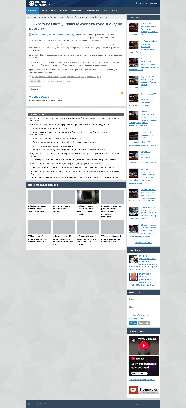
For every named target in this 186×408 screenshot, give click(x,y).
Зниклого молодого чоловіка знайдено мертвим (61, 208)
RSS (122, 93)
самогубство (91, 77)
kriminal (69, 81)
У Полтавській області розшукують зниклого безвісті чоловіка (111, 239)
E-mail (132, 299)
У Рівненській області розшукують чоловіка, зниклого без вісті (37, 239)
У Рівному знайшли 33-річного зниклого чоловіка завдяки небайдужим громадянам (111, 211)
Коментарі (35, 89)
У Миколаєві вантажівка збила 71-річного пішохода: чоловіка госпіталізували (143, 28)
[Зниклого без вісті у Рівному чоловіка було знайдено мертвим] (57, 34)
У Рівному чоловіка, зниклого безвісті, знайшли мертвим (37, 208)
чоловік (63, 77)
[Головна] (29, 17)
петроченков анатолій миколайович (45, 77)
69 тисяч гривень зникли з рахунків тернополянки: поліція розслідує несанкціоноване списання (142, 230)
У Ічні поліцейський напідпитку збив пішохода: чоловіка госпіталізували (143, 64)
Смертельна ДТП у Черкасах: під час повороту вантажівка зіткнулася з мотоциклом (143, 99)
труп (99, 77)
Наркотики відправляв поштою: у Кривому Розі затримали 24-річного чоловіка (142, 157)
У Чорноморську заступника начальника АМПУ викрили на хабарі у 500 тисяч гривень (143, 212)
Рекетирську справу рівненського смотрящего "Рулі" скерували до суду (141, 279)
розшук (83, 77)
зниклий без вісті (73, 77)
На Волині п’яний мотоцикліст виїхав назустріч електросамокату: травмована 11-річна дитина (143, 195)
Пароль (132, 307)
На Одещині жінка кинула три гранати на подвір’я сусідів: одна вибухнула (143, 46)
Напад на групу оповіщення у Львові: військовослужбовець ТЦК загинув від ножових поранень (142, 138)
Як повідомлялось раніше (40, 45)
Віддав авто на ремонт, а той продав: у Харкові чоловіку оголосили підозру (142, 81)
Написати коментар (40, 96)
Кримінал (96, 40)
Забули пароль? (136, 318)
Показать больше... (143, 243)
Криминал (32, 404)
